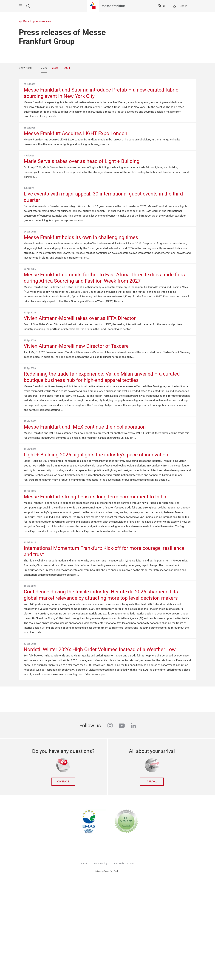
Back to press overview (37, 21)
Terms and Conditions (123, 863)
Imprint (84, 863)
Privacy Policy (100, 863)
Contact (63, 781)
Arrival (152, 781)
